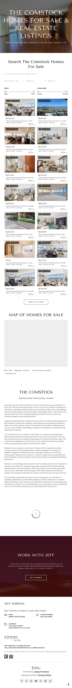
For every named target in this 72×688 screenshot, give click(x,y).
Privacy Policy (44, 675)
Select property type (11, 81)
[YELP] (40, 681)
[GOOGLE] (45, 681)
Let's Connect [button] (36, 577)
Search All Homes (36, 302)
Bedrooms (51, 81)
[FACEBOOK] (22, 681)
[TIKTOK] (50, 681)
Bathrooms (30, 81)
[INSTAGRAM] (26, 681)
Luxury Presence (41, 672)
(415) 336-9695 (46, 616)
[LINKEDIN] (31, 681)
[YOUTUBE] (36, 681)
